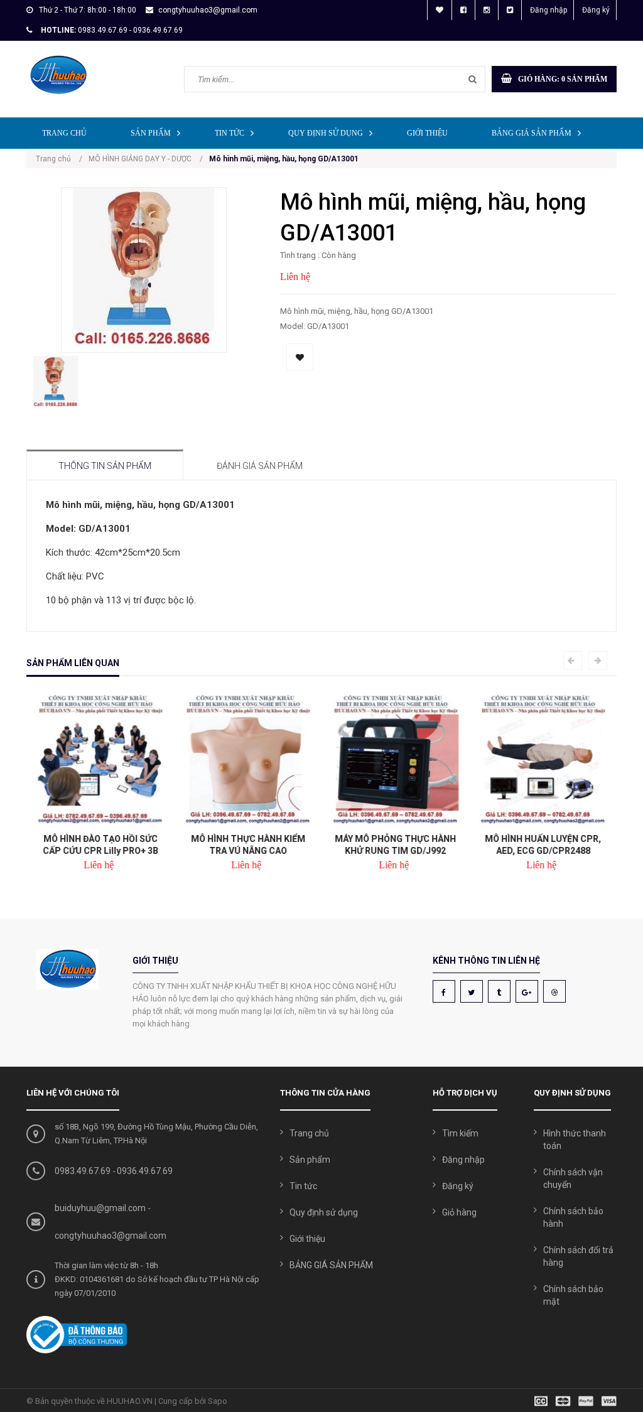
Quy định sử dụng (325, 133)
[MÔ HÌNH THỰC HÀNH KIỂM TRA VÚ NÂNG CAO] (247, 759)
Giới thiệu (427, 133)
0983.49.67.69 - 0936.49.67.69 (130, 30)
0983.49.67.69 (83, 1171)
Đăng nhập (548, 10)
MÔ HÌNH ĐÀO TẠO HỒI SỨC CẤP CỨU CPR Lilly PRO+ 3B (100, 845)
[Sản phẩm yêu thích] (439, 10)
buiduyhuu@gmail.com (100, 1208)
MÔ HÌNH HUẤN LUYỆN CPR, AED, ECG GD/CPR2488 (543, 845)
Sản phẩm (151, 133)
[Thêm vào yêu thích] (299, 356)
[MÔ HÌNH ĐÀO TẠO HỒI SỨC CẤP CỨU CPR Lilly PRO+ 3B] (100, 759)
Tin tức (229, 133)
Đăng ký (596, 10)
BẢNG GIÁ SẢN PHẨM (531, 133)
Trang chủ (64, 133)
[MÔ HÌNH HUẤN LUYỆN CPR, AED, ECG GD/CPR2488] (542, 759)
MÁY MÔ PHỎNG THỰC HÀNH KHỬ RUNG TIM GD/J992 (395, 845)
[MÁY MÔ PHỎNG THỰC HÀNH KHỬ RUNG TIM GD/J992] (395, 759)
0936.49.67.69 (145, 1171)
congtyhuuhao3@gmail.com (207, 10)
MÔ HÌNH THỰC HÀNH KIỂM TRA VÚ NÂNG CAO (248, 845)
